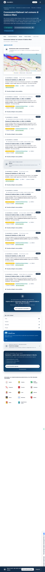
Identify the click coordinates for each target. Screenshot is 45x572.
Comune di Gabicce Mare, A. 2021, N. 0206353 (18, 194)
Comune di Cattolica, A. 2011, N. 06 (15, 255)
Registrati (38, 569)
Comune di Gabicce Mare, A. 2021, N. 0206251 (18, 143)
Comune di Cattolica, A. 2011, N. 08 (15, 235)
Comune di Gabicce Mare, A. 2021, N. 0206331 (18, 98)
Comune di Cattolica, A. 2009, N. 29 (15, 79)
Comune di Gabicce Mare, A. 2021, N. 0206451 (18, 121)
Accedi (35, 2)
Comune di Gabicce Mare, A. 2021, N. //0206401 (18, 214)
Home (5, 36)
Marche (20, 36)
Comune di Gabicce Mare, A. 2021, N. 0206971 (18, 276)
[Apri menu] (40, 2)
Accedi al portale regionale (12, 366)
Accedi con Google (28, 569)
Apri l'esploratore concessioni (22, 308)
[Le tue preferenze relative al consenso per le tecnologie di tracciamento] (44, 429)
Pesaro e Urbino (27, 36)
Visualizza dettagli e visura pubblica (14, 91)
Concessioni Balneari (12, 36)
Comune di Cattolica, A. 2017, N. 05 (15, 173)
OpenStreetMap (33, 70)
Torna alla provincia (22, 369)
